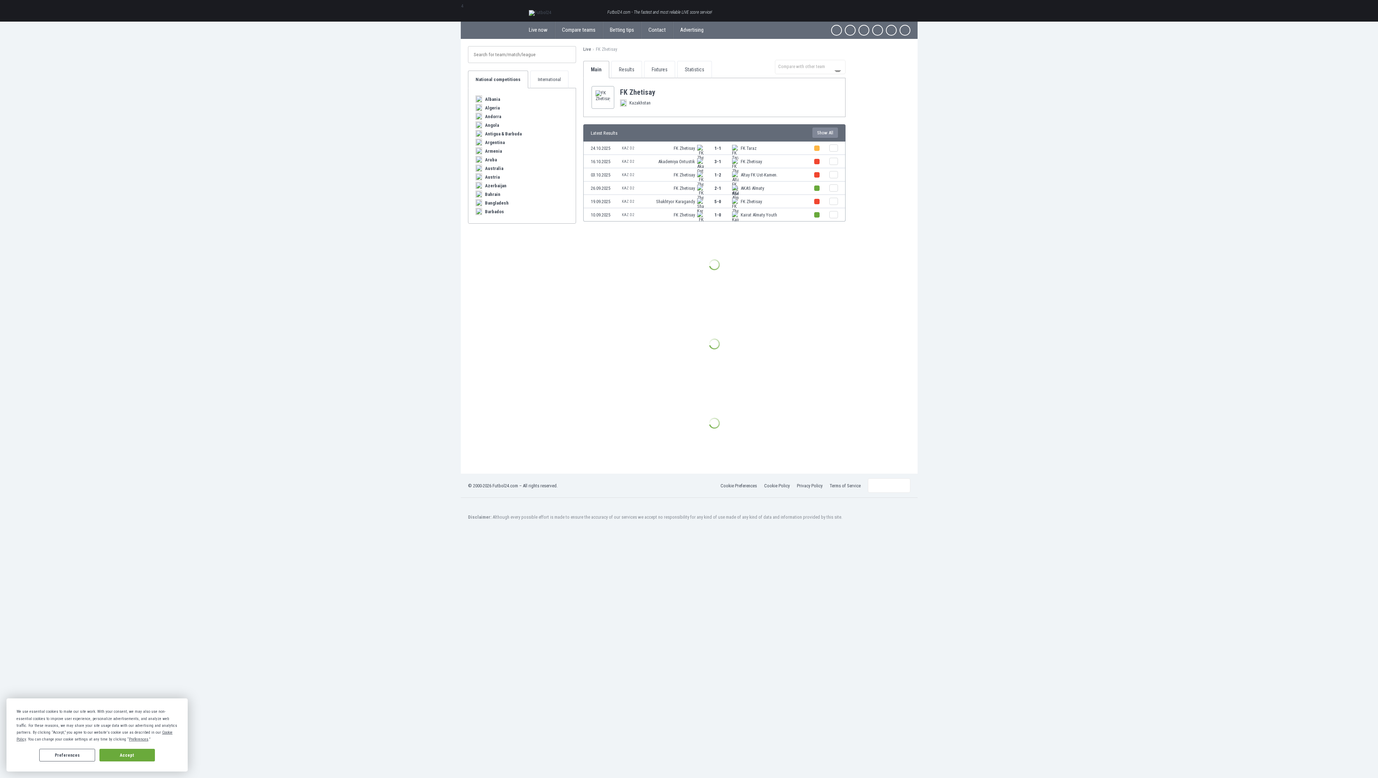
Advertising (692, 30)
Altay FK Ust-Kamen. (759, 175)
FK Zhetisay (684, 148)
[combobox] (810, 67)
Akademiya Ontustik (676, 161)
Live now (538, 30)
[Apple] (877, 30)
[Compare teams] (833, 148)
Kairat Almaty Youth (759, 215)
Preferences (67, 755)
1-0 (717, 215)
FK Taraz (749, 148)
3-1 (717, 161)
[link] (714, 148)
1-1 (717, 148)
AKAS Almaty (752, 188)
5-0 (717, 201)
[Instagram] (864, 30)
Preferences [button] (138, 739)
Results (626, 69)
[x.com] (850, 30)
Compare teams (579, 30)
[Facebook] (836, 30)
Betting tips (622, 30)
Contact (657, 30)
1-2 (717, 175)
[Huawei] (905, 30)
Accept (127, 755)
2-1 (717, 188)
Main (596, 69)
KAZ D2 (628, 148)
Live (587, 49)
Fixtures (660, 69)
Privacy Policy (809, 485)
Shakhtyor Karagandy (675, 201)
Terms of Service (845, 485)
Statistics (694, 69)
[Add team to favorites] (661, 92)
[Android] (891, 30)
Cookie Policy (777, 485)
